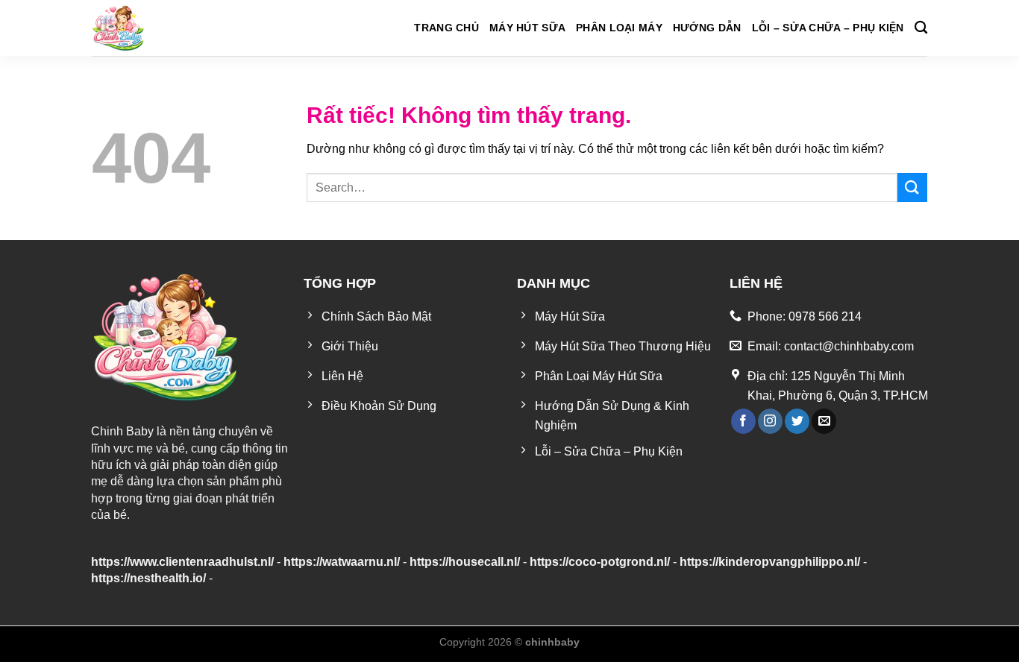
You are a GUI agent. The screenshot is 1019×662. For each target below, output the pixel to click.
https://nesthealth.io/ (148, 578)
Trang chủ (446, 28)
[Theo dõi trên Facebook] (743, 421)
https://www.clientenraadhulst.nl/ (182, 561)
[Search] (921, 28)
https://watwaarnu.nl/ (341, 561)
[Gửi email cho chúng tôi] (824, 421)
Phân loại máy (619, 28)
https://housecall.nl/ (465, 561)
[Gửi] (912, 187)
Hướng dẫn (707, 28)
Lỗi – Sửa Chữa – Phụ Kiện (828, 28)
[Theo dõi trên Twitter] (797, 421)
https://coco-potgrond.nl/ (600, 561)
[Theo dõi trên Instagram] (770, 421)
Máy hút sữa (527, 28)
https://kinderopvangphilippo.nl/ (770, 561)
